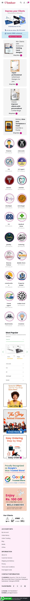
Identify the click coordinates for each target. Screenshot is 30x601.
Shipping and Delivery (8, 561)
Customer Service (7, 558)
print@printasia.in (12, 593)
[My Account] (24, 2)
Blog (3, 541)
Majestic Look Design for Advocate (19, 357)
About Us (4, 555)
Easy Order (13, 457)
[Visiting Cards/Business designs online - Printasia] (8, 2)
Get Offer (13, 406)
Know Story (14, 431)
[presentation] (3, 352)
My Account (5, 532)
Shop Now (16, 55)
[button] (14, 356)
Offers (3, 547)
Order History (5, 535)
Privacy (4, 564)
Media (3, 544)
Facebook (13, 586)
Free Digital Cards (7, 570)
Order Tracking (6, 538)
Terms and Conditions (8, 567)
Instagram (21, 586)
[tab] (15, 339)
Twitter (17, 586)
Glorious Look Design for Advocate (9, 357)
